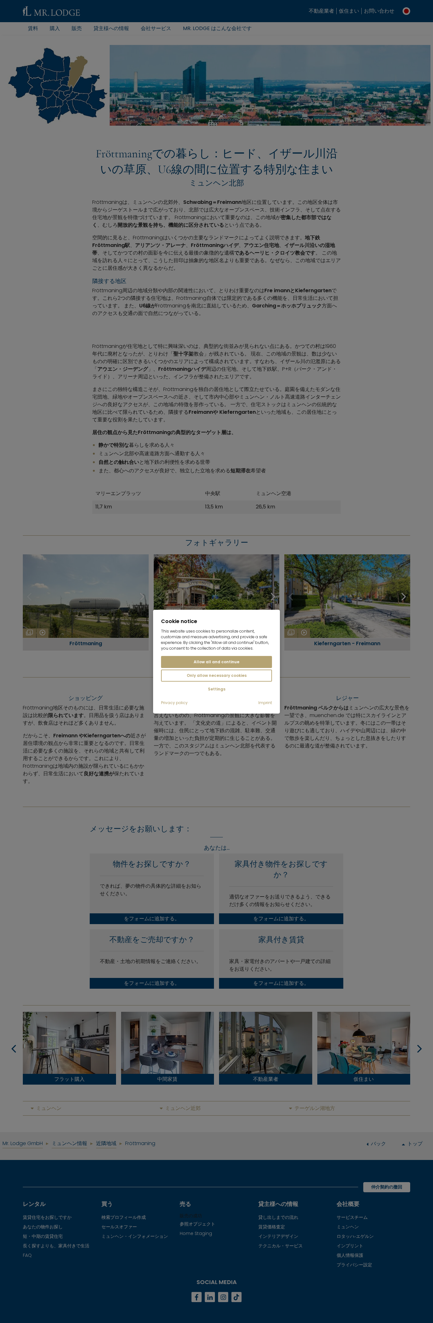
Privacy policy (174, 703)
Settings (216, 689)
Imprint (265, 703)
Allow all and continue (216, 662)
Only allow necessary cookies (217, 675)
